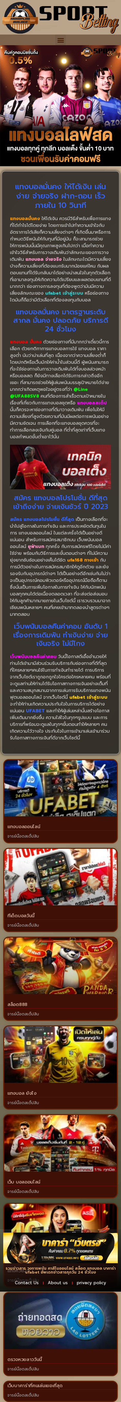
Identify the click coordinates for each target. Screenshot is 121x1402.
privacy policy (91, 1283)
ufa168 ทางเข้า (82, 560)
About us (58, 1283)
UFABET (35, 710)
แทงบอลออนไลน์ (23, 826)
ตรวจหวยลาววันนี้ (24, 1359)
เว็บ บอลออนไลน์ (23, 1182)
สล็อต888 (17, 1004)
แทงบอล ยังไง (21, 1093)
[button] (60, 40)
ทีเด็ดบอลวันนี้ (21, 915)
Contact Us (27, 1283)
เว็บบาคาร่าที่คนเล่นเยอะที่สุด (34, 1385)
